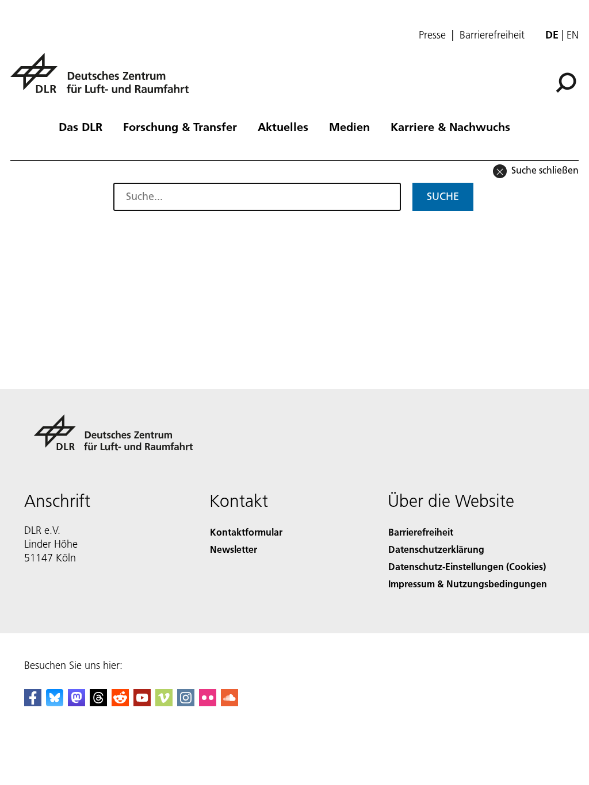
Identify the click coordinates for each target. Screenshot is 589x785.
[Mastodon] (76, 702)
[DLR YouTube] (142, 702)
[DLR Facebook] (32, 702)
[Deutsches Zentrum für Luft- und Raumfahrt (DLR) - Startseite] (104, 79)
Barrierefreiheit (492, 35)
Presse (432, 35)
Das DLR (80, 126)
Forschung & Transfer (180, 126)
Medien (349, 126)
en (573, 34)
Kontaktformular (246, 532)
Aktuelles (283, 126)
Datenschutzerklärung (436, 549)
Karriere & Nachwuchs (450, 126)
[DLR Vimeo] (164, 702)
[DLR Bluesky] (54, 702)
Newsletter (233, 549)
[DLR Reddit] (120, 702)
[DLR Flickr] (207, 702)
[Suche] (567, 81)
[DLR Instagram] (185, 702)
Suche (443, 196)
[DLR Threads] (98, 702)
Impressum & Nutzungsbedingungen (467, 584)
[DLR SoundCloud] (229, 702)
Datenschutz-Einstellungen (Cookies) (467, 566)
